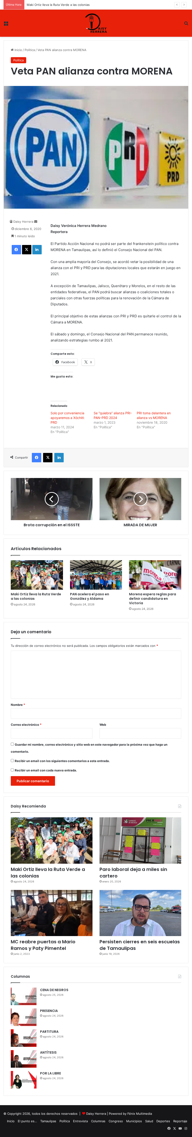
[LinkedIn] (37, 249)
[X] (26, 249)
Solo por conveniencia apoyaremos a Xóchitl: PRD (68, 417)
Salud (149, 1121)
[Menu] (6, 25)
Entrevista (80, 1121)
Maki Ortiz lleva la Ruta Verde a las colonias (36, 596)
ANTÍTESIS (48, 1052)
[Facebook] (16, 249)
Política (30, 50)
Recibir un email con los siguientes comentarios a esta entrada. (62, 761)
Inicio (18, 50)
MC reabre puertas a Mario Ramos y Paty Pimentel (43, 945)
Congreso (116, 1121)
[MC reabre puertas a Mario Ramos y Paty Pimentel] (51, 913)
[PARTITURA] (24, 1038)
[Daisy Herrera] (96, 23)
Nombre (18, 705)
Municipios (134, 1121)
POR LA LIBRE (50, 1073)
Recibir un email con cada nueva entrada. (46, 770)
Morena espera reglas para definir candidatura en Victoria (152, 598)
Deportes (163, 1121)
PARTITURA (49, 1031)
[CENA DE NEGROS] (24, 996)
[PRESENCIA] (24, 1017)
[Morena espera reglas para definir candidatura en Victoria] (155, 575)
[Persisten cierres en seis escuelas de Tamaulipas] (140, 913)
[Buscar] (186, 25)
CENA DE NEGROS (54, 990)
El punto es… (27, 1121)
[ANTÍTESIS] (24, 1059)
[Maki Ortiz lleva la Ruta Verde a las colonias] (37, 575)
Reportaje (180, 1121)
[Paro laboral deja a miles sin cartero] (140, 840)
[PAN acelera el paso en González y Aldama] (96, 575)
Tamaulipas (48, 1121)
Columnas (98, 1121)
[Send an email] (35, 221)
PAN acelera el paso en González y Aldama (58, 5)
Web (103, 724)
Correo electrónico (26, 724)
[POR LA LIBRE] (24, 1080)
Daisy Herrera (23, 221)
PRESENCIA (49, 1010)
